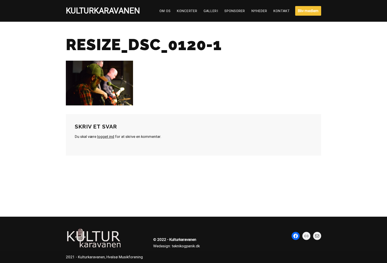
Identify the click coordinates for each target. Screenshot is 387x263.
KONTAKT (281, 11)
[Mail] (317, 236)
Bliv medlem (308, 11)
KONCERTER (187, 11)
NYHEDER (259, 11)
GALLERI (211, 11)
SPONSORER (234, 11)
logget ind (105, 136)
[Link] (306, 236)
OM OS (165, 11)
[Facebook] (296, 236)
